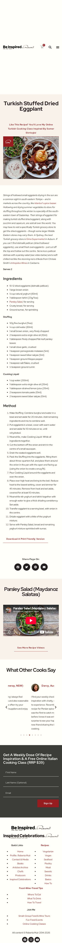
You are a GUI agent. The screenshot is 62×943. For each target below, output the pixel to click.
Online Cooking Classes (34, 923)
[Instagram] (31, 939)
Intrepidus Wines (19, 263)
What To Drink (34, 898)
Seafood (48, 859)
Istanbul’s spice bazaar (45, 203)
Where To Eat (34, 894)
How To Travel (34, 902)
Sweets (48, 871)
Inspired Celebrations (20, 879)
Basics (48, 879)
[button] (50, 47)
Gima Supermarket (35, 239)
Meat (48, 867)
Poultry (48, 863)
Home (20, 851)
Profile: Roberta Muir (20, 855)
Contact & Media (20, 859)
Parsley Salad (16, 301)
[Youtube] (37, 939)
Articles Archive (20, 867)
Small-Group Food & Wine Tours (34, 915)
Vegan (48, 855)
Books (20, 863)
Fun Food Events (34, 919)
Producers (20, 875)
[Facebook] (25, 939)
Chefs (20, 871)
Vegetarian (48, 851)
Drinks (48, 875)
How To (48, 883)
